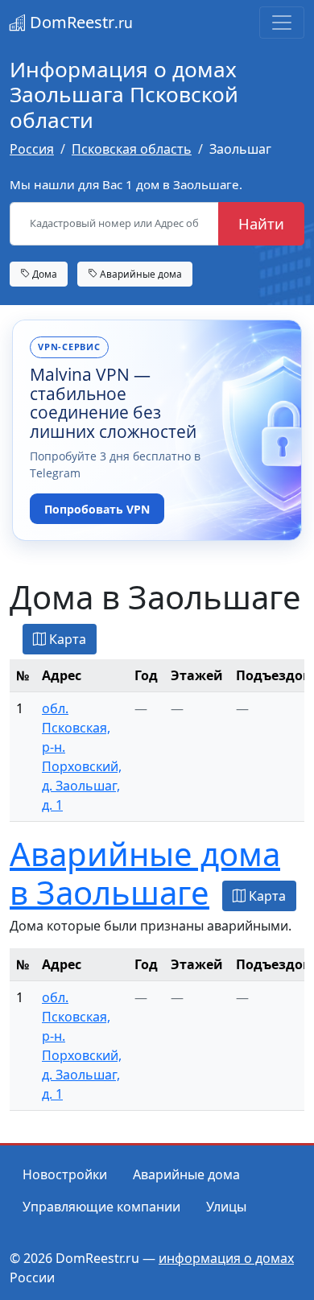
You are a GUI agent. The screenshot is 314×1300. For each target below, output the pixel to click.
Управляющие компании (101, 1206)
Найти (261, 223)
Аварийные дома (139, 273)
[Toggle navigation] (281, 22)
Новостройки (65, 1174)
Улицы (226, 1206)
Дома (43, 273)
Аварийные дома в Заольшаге (145, 873)
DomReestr (79, 22)
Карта (66, 639)
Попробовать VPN (97, 509)
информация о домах (226, 1258)
